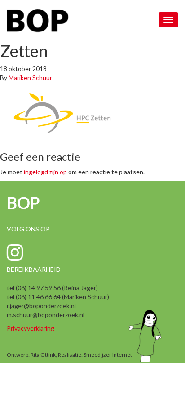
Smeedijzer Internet (108, 354)
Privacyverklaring (30, 328)
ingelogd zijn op (45, 172)
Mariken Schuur (30, 77)
